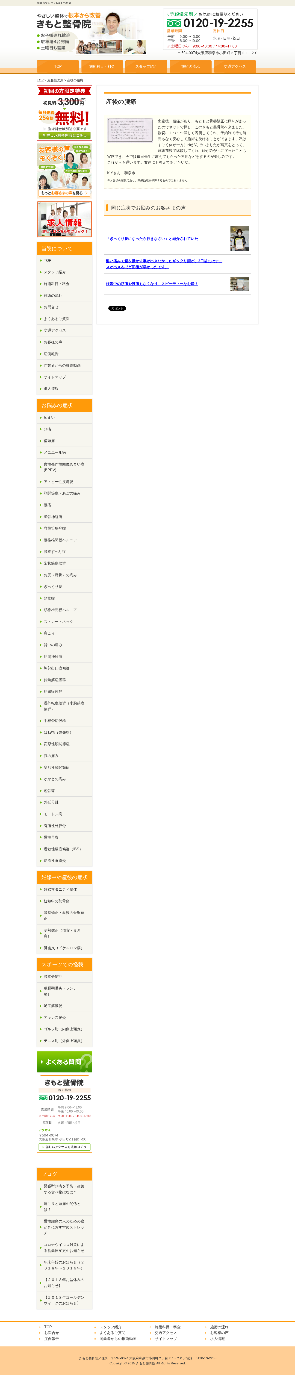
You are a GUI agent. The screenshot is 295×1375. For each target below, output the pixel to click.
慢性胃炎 (51, 837)
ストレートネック (58, 622)
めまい (49, 417)
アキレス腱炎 (55, 1017)
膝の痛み (51, 756)
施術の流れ (190, 66)
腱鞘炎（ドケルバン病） (64, 948)
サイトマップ (55, 377)
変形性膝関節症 (57, 767)
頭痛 (47, 429)
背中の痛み (53, 645)
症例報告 (51, 354)
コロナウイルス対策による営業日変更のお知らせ (64, 1248)
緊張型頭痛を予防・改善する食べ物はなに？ (64, 1189)
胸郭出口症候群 (57, 668)
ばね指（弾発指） (58, 732)
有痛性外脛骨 (55, 826)
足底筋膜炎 (53, 1006)
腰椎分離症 (53, 976)
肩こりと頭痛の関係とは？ (62, 1207)
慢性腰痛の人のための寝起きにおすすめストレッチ (64, 1227)
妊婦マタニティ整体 (60, 889)
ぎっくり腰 (53, 587)
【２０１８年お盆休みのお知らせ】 (64, 1283)
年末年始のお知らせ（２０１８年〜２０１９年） (64, 1265)
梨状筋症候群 (55, 563)
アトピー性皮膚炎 (58, 482)
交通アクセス (235, 66)
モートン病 (53, 814)
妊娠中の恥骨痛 (57, 901)
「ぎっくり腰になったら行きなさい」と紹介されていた (152, 239)
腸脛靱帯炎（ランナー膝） (62, 991)
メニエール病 (55, 452)
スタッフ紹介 (146, 66)
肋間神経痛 (53, 657)
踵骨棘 (49, 791)
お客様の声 (55, 80)
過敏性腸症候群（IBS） (63, 849)
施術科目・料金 (102, 66)
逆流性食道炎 (55, 861)
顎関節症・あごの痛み (62, 493)
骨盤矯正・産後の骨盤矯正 (64, 916)
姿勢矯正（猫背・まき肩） (62, 933)
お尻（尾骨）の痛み (60, 575)
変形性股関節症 (57, 744)
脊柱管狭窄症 (55, 528)
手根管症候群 (55, 721)
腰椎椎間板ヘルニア (60, 540)
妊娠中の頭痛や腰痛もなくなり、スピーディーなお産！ (152, 284)
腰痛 (47, 505)
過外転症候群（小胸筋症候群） (64, 706)
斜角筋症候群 (55, 680)
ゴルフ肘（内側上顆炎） (64, 1029)
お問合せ (51, 307)
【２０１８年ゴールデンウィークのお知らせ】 (64, 1300)
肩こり (49, 633)
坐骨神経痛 (53, 517)
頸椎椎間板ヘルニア (60, 610)
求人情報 (51, 389)
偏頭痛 (49, 441)
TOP (58, 66)
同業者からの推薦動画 (62, 365)
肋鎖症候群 (53, 691)
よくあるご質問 (57, 319)
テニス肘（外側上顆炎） (64, 1041)
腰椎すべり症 (55, 552)
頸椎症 (49, 598)
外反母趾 (51, 802)
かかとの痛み (55, 779)
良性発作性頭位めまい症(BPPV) (64, 467)
